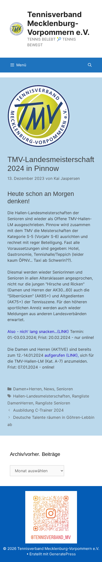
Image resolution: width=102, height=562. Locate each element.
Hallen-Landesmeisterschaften (41, 396)
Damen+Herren (27, 388)
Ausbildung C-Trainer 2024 (38, 410)
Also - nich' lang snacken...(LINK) (38, 331)
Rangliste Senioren (52, 402)
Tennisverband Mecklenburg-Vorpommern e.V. (58, 23)
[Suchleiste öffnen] (89, 65)
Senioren (64, 388)
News (49, 388)
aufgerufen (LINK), (62, 355)
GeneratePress (62, 554)
